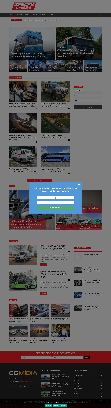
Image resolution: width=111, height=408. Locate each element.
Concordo (48, 405)
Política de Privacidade (84, 402)
